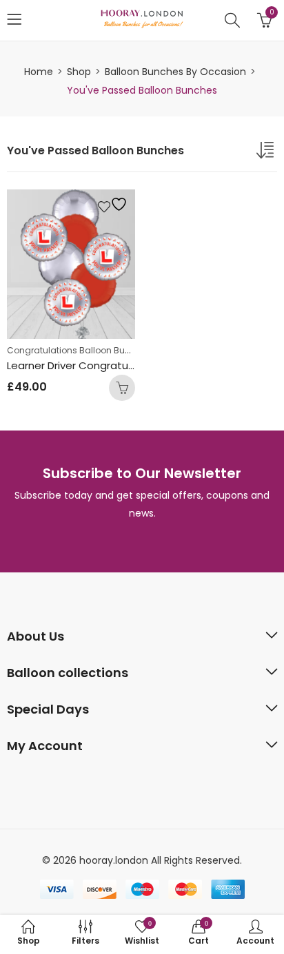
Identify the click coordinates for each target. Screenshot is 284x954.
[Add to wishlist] (114, 204)
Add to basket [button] (122, 388)
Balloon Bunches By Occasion (175, 72)
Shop (79, 72)
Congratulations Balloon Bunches (79, 350)
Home (38, 72)
